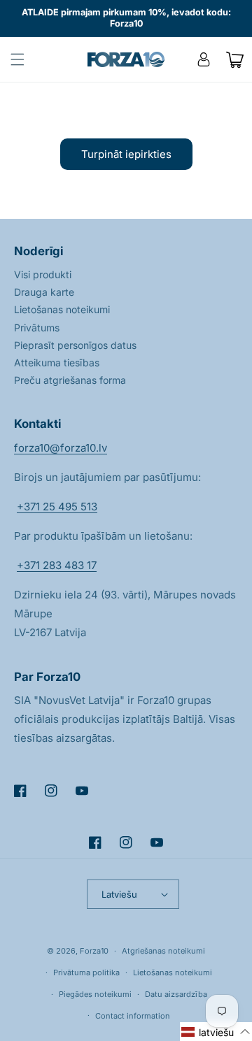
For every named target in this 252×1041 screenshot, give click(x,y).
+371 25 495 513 (57, 506)
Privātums (36, 327)
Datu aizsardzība (176, 994)
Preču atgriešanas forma (70, 380)
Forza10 (94, 951)
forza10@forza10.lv (60, 447)
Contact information (132, 1016)
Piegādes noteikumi (95, 994)
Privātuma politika (86, 972)
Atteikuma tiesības (56, 362)
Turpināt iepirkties (126, 154)
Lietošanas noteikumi (62, 309)
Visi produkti (42, 274)
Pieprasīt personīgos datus (75, 345)
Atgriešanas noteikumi (163, 951)
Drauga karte (44, 292)
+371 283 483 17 (57, 565)
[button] (17, 59)
